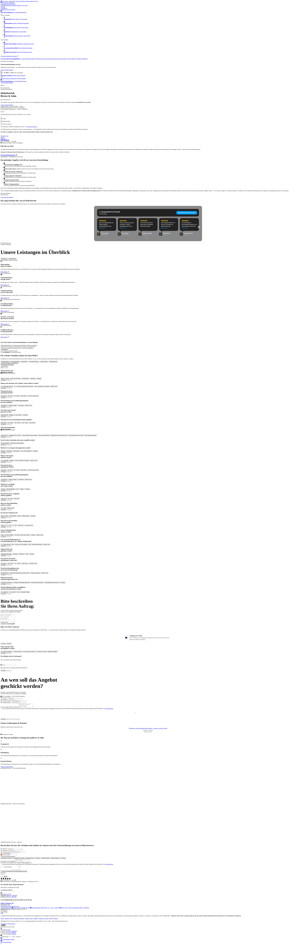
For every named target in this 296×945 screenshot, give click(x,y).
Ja (1, 508)
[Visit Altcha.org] (152, 713)
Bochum (47, 918)
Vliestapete (9, 451)
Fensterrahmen (25, 378)
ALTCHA (151, 715)
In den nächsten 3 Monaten (29, 651)
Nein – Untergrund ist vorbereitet (42, 386)
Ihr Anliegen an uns (8, 861)
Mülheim (36, 918)
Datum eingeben (53, 651)
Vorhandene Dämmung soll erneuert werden (19, 573)
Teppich (22, 489)
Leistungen (3, 8)
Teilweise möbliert (13, 405)
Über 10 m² (20, 525)
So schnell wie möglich (6, 651)
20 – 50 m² (10, 395)
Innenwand (15, 554)
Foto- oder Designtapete (26, 451)
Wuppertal (15, 918)
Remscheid (21, 918)
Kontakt (13, 9)
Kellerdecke (21, 554)
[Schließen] (13, 927)
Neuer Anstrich (4, 415)
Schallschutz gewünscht (6, 582)
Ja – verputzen (4, 592)
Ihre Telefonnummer (6, 702)
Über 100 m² (24, 395)
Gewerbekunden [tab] (12, 258)
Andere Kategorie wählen (7, 364)
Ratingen (7, 918)
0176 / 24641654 (13, 895)
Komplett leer (4, 405)
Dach (27, 554)
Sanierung (37, 858)
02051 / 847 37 (7, 894)
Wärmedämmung (30, 858)
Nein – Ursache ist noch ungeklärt (19, 544)
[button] (97, 227)
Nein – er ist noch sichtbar (7, 535)
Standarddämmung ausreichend (52, 582)
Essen (31, 918)
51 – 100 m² (17, 395)
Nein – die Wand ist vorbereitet (22, 460)
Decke (6, 516)
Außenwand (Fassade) (6, 554)
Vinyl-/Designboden (10, 489)
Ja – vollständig (4, 460)
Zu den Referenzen (8, 155)
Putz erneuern (18, 415)
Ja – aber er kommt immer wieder (21, 535)
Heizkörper (32, 378)
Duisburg (55, 918)
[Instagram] (1, 913)
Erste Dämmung (4, 573)
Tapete (19, 516)
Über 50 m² (16, 498)
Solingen (27, 918)
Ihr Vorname (4, 697)
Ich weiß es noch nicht (42, 651)
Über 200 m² (25, 563)
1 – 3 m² (9, 525)
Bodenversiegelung (55, 858)
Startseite (3, 6)
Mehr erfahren (4, 271)
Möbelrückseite (25, 516)
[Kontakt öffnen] (3, 925)
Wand (2, 516)
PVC (17, 489)
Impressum (4, 923)
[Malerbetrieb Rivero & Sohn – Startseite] (14, 5)
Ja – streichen (12, 592)
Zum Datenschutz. (108, 708)
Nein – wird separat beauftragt (35, 544)
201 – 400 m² (25, 422)
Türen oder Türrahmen (16, 378)
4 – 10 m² (15, 525)
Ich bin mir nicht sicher (33, 395)
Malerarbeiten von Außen (19, 858)
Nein (5, 508)
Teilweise (12, 460)
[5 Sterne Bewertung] (148, 140)
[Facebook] (2, 913)
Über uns (8, 9)
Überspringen (10, 623)
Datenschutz (12, 923)
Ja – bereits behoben (6, 544)
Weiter (8, 380)
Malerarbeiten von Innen (6, 858)
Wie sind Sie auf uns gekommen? (11, 862)
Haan (11, 918)
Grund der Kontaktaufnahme (8, 856)
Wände (2, 378)
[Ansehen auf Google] (98, 234)
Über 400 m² (32, 422)
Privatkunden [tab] (4, 258)
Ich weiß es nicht (29, 525)
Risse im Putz (4, 435)
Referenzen (3, 9)
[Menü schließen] (2, 77)
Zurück (4, 380)
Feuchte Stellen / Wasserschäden (29, 435)
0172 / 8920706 (12, 897)
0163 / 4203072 (12, 934)
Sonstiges (39, 378)
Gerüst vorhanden (5, 443)
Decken (7, 378)
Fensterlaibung (13, 516)
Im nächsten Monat (17, 651)
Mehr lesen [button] (102, 228)
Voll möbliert (21, 405)
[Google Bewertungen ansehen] (4, 136)
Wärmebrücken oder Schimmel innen (59, 435)
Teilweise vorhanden (35, 573)
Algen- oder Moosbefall (44, 435)
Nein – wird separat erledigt (23, 592)
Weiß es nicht (47, 544)
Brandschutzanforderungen (37, 582)
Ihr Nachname (4, 699)
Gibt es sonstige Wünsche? (10, 707)
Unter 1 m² (3, 525)
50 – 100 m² (10, 422)
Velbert (2, 918)
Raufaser (3, 451)
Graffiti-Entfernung (45, 858)
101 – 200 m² (18, 422)
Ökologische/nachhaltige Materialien (22, 582)
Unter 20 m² (3, 395)
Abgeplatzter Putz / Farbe (15, 435)
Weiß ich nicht (54, 386)
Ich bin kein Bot (140, 712)
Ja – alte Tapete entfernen (7, 386)
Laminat (3, 489)
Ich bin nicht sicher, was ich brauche (9, 363)
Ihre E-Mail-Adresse (6, 701)
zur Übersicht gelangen (31, 126)
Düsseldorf (41, 918)
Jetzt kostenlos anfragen (13, 719)
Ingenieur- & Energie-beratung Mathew (148, 731)
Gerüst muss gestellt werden (17, 443)
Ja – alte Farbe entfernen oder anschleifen (23, 386)
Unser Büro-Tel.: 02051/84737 (8, 4)
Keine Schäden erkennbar (90, 435)
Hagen (51, 918)
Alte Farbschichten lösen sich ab (76, 435)
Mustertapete (16, 451)
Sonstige (32, 554)
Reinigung (11, 415)
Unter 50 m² (3, 422)
